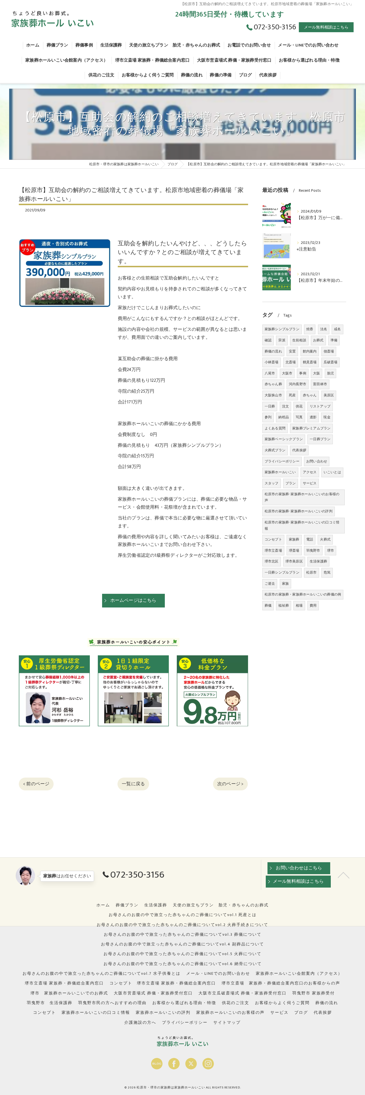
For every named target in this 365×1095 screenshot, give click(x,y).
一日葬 (270, 406)
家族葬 (294, 539)
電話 (309, 539)
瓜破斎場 (331, 362)
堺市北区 (272, 561)
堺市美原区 (294, 561)
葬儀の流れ (273, 351)
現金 (326, 417)
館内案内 (310, 351)
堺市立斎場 (273, 550)
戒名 (337, 329)
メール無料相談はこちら (326, 27)
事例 (302, 373)
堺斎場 (294, 550)
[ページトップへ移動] (343, 874)
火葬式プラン (275, 450)
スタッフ (272, 483)
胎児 (330, 373)
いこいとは (332, 472)
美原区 (329, 395)
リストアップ (320, 406)
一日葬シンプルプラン (282, 572)
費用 (313, 605)
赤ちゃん (310, 395)
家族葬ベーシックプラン (284, 439)
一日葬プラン (320, 439)
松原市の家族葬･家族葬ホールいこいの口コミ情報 (302, 525)
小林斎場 (272, 362)
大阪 (316, 373)
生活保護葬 (318, 561)
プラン (290, 483)
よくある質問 (275, 428)
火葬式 (325, 539)
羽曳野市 (313, 550)
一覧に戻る (133, 784)
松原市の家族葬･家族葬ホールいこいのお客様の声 (302, 497)
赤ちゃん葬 (273, 384)
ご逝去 (270, 583)
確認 (268, 340)
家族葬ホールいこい (280, 472)
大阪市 (287, 373)
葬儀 (268, 605)
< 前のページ (36, 784)
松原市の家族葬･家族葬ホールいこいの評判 (298, 511)
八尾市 (270, 373)
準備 (333, 340)
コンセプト (273, 539)
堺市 (330, 550)
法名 (323, 329)
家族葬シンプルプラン (282, 329)
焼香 (309, 329)
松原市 (311, 572)
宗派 (281, 340)
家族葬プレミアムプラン (311, 428)
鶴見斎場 (310, 362)
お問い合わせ (316, 461)
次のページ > (230, 784)
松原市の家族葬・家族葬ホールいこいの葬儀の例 (303, 594)
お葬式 (318, 340)
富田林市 (320, 384)
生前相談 (299, 340)
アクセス (310, 472)
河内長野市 (297, 384)
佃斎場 (329, 351)
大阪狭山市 (273, 395)
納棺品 (283, 417)
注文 (285, 406)
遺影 (313, 417)
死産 (292, 395)
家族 (285, 583)
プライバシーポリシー (282, 461)
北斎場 (290, 362)
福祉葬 (283, 605)
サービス (310, 483)
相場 (299, 605)
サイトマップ (227, 1022)
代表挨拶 (299, 450)
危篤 (327, 572)
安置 (292, 351)
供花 (299, 406)
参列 (268, 417)
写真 (299, 417)
